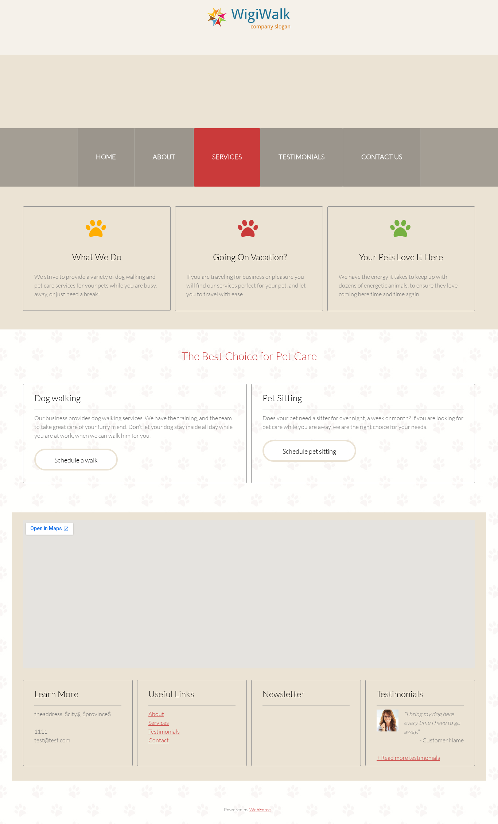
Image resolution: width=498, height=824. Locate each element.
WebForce (260, 809)
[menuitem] (106, 157)
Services (158, 722)
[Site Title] (249, 18)
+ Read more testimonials (408, 757)
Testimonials (164, 731)
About (156, 713)
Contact (158, 740)
